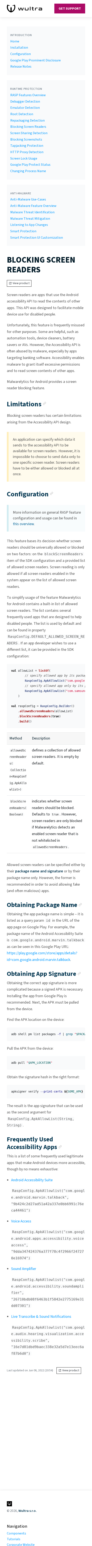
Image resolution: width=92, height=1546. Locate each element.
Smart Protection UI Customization (36, 237)
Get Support (70, 8)
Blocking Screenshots (26, 139)
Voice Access (21, 1221)
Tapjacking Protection (26, 145)
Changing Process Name (28, 171)
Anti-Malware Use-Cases (28, 199)
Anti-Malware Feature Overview (33, 205)
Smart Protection (23, 231)
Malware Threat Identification (32, 212)
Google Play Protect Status (30, 164)
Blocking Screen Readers (28, 126)
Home (14, 41)
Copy (79, 668)
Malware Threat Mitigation (30, 218)
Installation (19, 47)
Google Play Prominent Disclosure (35, 60)
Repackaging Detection (27, 120)
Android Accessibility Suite (32, 1180)
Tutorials (13, 1539)
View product (21, 283)
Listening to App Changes (29, 224)
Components (16, 1533)
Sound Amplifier (23, 1268)
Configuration (20, 54)
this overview (23, 524)
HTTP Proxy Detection (26, 152)
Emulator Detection (25, 107)
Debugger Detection (25, 101)
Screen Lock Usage (23, 158)
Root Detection (21, 114)
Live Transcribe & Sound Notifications (41, 1316)
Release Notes (20, 66)
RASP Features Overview (28, 95)
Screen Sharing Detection (28, 133)
